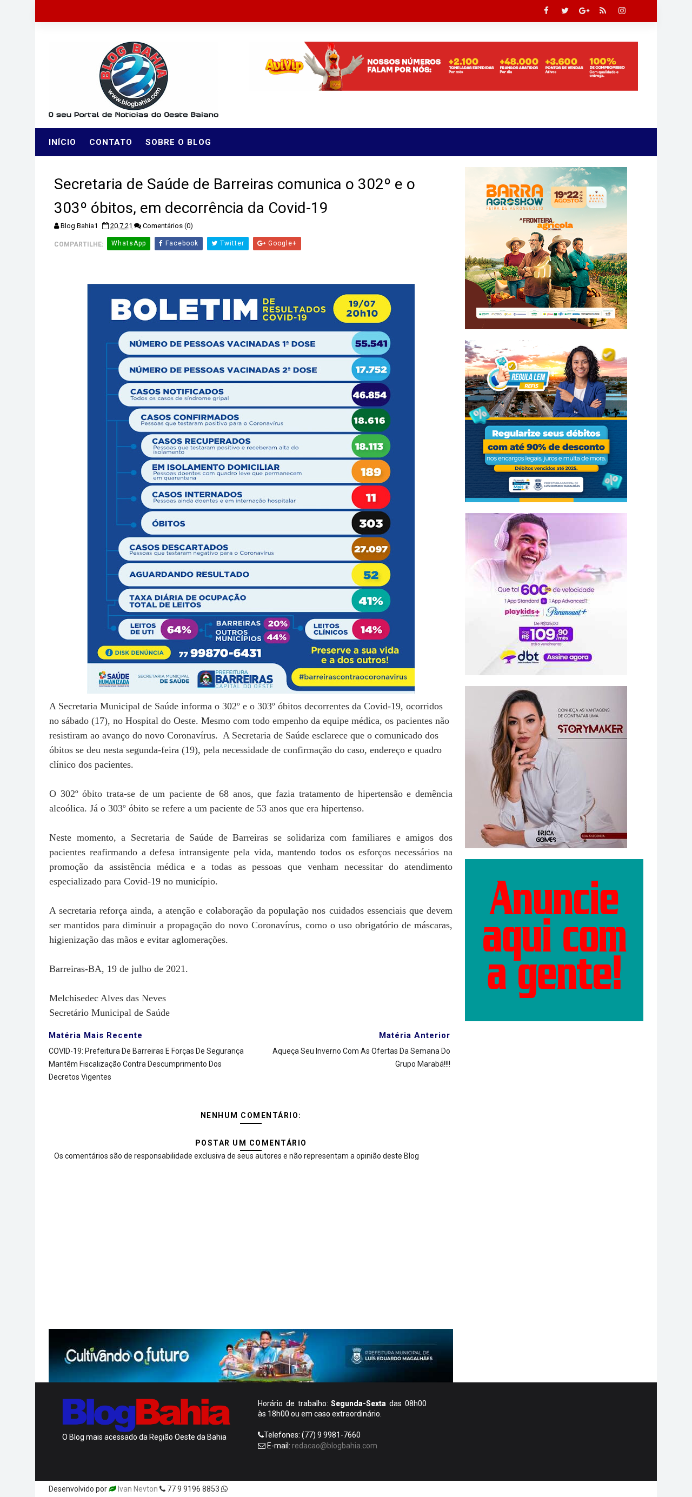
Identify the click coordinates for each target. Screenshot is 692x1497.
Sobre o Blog (178, 142)
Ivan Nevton (138, 1489)
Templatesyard (255, 1489)
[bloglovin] (538, 1489)
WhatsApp (128, 243)
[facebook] (546, 11)
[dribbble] (557, 1489)
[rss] (603, 11)
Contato (110, 142)
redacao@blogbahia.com (334, 1445)
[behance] (595, 1489)
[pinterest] (519, 1489)
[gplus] (584, 11)
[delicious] (632, 1489)
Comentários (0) (168, 226)
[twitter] (565, 11)
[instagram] (622, 11)
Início (62, 142)
